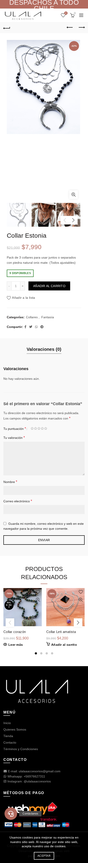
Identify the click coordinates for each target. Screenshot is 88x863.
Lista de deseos (66, 13)
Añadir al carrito (49, 286)
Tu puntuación (14, 428)
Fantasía (47, 317)
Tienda (8, 736)
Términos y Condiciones (20, 749)
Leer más (15, 644)
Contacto (9, 742)
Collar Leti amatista (61, 632)
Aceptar (44, 855)
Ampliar (73, 194)
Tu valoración (14, 437)
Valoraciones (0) (44, 349)
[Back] (6, 27)
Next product (81, 27)
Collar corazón (14, 632)
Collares (32, 317)
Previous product (70, 27)
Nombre (10, 482)
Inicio (7, 723)
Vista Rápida (38, 600)
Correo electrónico (17, 501)
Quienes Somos (14, 729)
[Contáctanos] (11, 813)
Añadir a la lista (23, 298)
